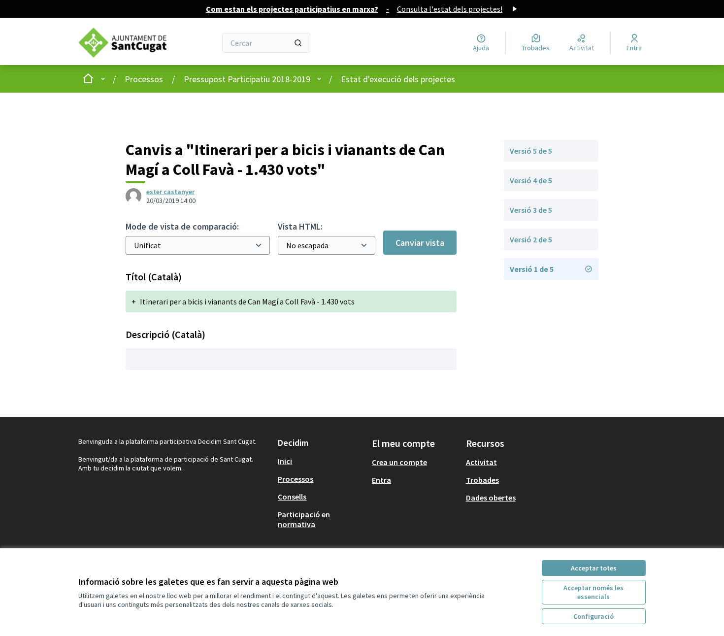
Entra (381, 480)
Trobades (482, 480)
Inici (285, 461)
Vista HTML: (300, 226)
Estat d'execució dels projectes (398, 79)
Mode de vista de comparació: (182, 226)
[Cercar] (298, 42)
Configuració (593, 616)
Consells (292, 497)
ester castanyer (170, 191)
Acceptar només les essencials (593, 592)
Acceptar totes (594, 568)
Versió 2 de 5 (531, 239)
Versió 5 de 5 (531, 151)
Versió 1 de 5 (532, 269)
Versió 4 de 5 (531, 180)
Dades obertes (491, 497)
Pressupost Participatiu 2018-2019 (247, 79)
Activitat (481, 462)
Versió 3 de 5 (531, 210)
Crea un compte (399, 462)
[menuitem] (321, 461)
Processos (144, 79)
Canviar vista (419, 242)
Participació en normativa (304, 519)
